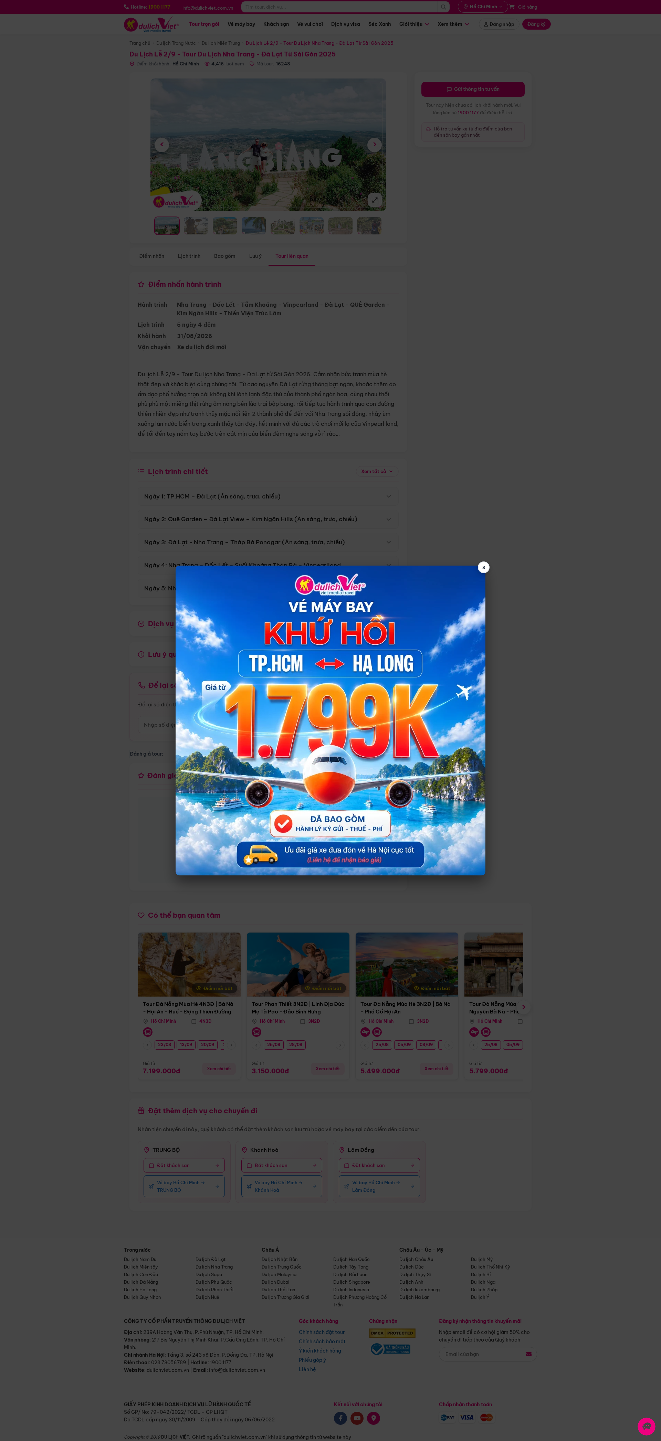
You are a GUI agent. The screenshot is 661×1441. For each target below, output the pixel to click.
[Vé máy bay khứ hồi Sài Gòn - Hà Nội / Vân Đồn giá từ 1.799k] (330, 720)
